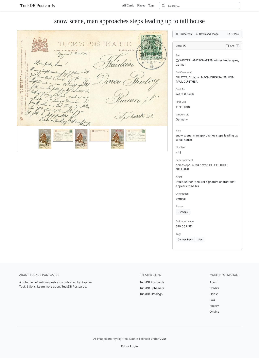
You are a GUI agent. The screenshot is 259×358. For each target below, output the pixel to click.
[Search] (163, 5)
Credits (214, 288)
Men (200, 239)
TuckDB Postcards (152, 282)
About (214, 282)
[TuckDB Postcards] (37, 5)
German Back (185, 239)
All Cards (128, 5)
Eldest (214, 294)
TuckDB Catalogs (151, 294)
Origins (214, 311)
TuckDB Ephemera (152, 288)
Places (141, 5)
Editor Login (129, 346)
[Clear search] (237, 5)
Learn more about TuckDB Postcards (61, 286)
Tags (151, 5)
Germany (183, 211)
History (214, 305)
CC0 (162, 338)
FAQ (212, 300)
